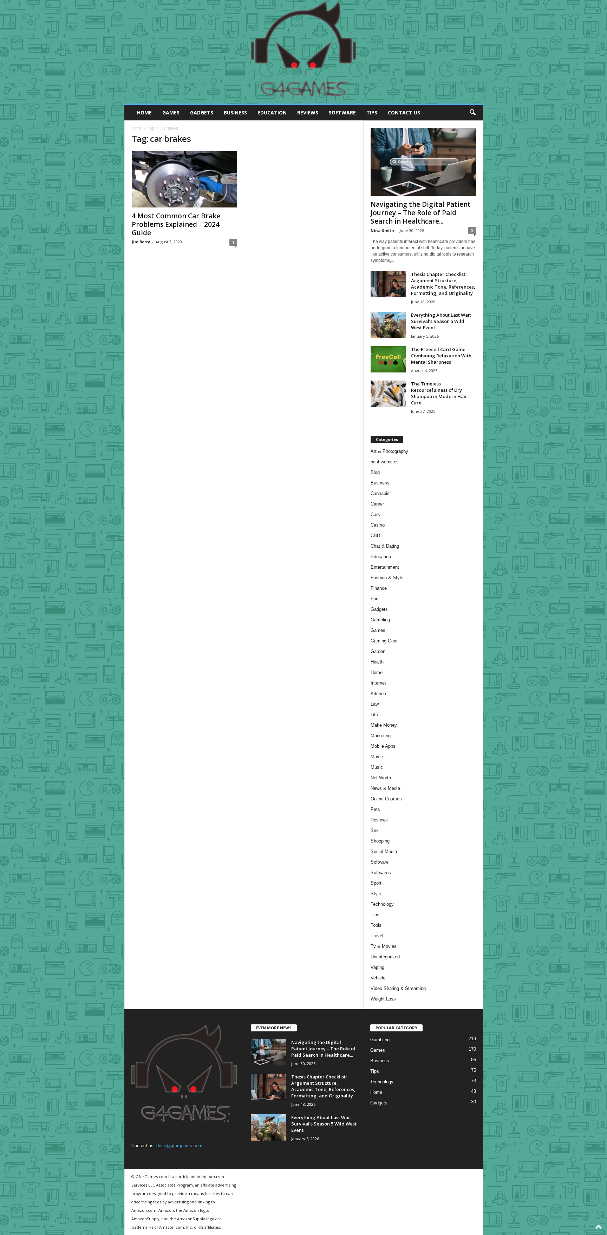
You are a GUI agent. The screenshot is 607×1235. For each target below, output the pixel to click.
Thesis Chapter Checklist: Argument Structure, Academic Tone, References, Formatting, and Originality (443, 283)
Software (342, 112)
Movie (377, 756)
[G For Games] (303, 52)
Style (376, 893)
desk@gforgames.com (179, 1145)
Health (377, 662)
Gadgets (201, 112)
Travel (377, 935)
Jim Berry (141, 241)
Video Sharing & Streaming (398, 988)
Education (272, 112)
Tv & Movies (384, 946)
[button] (472, 112)
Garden (378, 651)
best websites (385, 461)
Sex (375, 830)
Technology (382, 904)
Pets (375, 809)
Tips (371, 112)
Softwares (381, 872)
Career (377, 504)
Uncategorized (385, 956)
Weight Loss (383, 999)
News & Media (385, 788)
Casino (378, 525)
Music (377, 767)
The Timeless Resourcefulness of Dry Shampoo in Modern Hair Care (439, 393)
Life (374, 714)
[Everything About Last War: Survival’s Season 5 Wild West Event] (388, 325)
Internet (378, 683)
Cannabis (380, 493)
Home (144, 112)
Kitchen (378, 693)
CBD (375, 535)
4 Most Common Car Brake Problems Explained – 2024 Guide (176, 224)
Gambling (380, 619)
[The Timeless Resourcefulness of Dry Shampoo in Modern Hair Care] (388, 394)
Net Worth (381, 777)
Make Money (384, 725)
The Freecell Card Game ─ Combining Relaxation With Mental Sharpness (441, 355)
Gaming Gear (384, 640)
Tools (376, 925)
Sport (376, 883)
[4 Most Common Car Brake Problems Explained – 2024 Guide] (184, 179)
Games (171, 112)
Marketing (381, 735)
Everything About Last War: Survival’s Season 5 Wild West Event (441, 321)
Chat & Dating (385, 546)
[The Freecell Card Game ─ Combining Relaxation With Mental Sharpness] (388, 359)
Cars (375, 514)
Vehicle (378, 977)
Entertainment (385, 567)
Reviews (307, 112)
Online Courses (386, 798)
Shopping (380, 841)
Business (235, 112)
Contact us (404, 112)
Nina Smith (382, 230)
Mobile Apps (383, 746)
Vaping (377, 967)
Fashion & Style (387, 577)
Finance (379, 588)
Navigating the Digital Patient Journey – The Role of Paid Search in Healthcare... (421, 213)
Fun (374, 598)
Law (375, 704)
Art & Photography (389, 451)
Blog (375, 472)
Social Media (384, 851)
